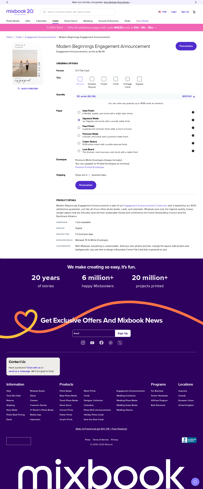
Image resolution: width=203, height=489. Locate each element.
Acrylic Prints (66, 419)
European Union (186, 400)
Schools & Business (109, 21)
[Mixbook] (20, 12)
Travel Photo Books (69, 400)
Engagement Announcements (40, 37)
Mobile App (35, 414)
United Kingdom (186, 405)
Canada (182, 395)
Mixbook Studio (37, 390)
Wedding (88, 21)
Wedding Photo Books (127, 400)
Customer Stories (38, 405)
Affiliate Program (159, 400)
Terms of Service (101, 439)
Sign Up (185, 11)
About (33, 395)
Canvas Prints (66, 409)
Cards (55, 21)
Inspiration (35, 419)
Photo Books (12, 21)
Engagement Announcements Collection (145, 205)
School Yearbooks (159, 395)
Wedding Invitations (126, 395)
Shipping (10, 405)
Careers (34, 400)
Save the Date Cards (94, 419)
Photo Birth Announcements (97, 409)
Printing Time (62, 234)
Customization (63, 246)
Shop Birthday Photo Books (116, 2)
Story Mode (11, 409)
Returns (10, 400)
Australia (182, 390)
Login (174, 11)
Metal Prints (90, 390)
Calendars (41, 21)
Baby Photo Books (68, 395)
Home (9, 37)
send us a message (19, 371)
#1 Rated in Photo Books (41, 409)
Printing (60, 228)
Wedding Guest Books (127, 405)
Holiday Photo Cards (94, 414)
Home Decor (70, 21)
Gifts (27, 21)
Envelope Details (64, 240)
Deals (127, 21)
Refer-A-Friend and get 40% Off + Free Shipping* (101, 429)
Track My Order (13, 395)
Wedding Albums (125, 409)
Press (87, 439)
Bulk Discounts (158, 405)
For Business (157, 390)
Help (8, 390)
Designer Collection (93, 400)
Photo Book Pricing (15, 414)
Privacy (114, 439)
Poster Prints (66, 414)
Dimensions (61, 222)
